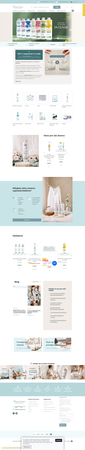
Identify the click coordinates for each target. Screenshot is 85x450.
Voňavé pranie (14, 413)
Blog (29, 408)
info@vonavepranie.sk (20, 409)
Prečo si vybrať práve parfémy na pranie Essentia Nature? (57, 294)
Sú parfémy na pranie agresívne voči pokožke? (58, 321)
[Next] (66, 153)
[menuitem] (18, 11)
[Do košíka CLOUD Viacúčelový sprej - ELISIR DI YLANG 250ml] (49, 166)
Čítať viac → (18, 81)
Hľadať (56, 7)
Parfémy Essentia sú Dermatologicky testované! (57, 308)
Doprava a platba (48, 401)
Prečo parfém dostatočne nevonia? (56, 316)
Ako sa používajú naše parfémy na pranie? (58, 299)
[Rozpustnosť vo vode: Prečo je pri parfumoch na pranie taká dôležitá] (23, 296)
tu (28, 443)
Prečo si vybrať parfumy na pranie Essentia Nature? (34, 312)
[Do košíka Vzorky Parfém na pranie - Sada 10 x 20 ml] (49, 270)
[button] (17, 22)
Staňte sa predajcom (33, 403)
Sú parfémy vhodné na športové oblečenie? (56, 303)
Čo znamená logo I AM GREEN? (58, 312)
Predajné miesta (32, 401)
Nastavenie (27, 447)
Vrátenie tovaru (48, 411)
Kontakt (30, 409)
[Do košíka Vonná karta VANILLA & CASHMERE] (61, 165)
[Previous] (45, 153)
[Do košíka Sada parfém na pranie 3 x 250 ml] (19, 268)
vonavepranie (17, 413)
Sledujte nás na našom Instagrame (44, 363)
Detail (35, 269)
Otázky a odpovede (33, 405)
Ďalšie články (35, 281)
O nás (29, 411)
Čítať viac (15, 314)
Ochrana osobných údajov (48, 404)
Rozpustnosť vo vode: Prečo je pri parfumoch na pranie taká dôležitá (19, 311)
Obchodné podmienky (49, 407)
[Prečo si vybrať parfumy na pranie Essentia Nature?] (34, 296)
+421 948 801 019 (17, 407)
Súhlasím (58, 440)
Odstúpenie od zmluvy (49, 409)
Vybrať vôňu (27, 220)
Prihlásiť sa (62, 425)
